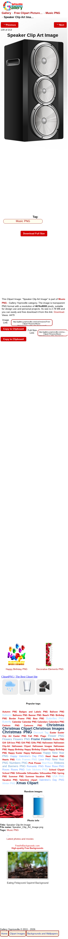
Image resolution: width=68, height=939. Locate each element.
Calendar (16, 722)
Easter (53, 732)
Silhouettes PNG (48, 773)
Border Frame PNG (20, 718)
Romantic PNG (35, 766)
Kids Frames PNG (26, 759)
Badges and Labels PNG (33, 712)
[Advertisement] (34, 178)
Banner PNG (35, 715)
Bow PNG (38, 718)
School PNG (8, 773)
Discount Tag (41, 732)
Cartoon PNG (10, 725)
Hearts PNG (8, 759)
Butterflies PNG (55, 718)
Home (4, 933)
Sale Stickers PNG (37, 769)
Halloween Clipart (21, 746)
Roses (5, 769)
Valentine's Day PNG (51, 779)
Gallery (6, 13)
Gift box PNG (13, 742)
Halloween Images (42, 746)
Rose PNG (58, 766)
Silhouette (21, 773)
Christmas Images (48, 728)
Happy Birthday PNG (16, 669)
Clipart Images (17, 933)
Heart (48, 756)
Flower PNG (56, 735)
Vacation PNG (9, 780)
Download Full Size (34, 233)
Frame (35, 739)
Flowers (7, 739)
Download (59, 312)
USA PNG (58, 776)
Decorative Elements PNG (50, 669)
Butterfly (6, 721)
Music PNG (53, 13)
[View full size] (33, 141)
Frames (46, 739)
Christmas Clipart (17, 728)
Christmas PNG (17, 732)
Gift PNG (25, 742)
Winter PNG (8, 783)
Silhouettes (33, 773)
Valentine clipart (28, 780)
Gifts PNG (36, 742)
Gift (4, 742)
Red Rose (47, 762)
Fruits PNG (58, 739)
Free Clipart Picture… (28, 13)
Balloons (7, 715)
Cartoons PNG (33, 725)
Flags (43, 736)
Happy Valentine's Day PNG (27, 756)
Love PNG (45, 759)
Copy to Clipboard (13, 329)
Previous (11, 25)
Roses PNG (18, 769)
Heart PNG (58, 756)
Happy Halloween (33, 753)
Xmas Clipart (27, 783)
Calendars (42, 722)
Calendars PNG (56, 722)
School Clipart (56, 769)
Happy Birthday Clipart (36, 749)
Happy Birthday (16, 749)
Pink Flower (35, 763)
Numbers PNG (18, 762)
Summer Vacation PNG (38, 776)
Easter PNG (19, 736)
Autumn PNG (9, 712)
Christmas (55, 725)
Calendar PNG (29, 722)
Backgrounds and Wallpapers (42, 933)
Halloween (47, 742)
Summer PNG (16, 776)
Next (61, 25)
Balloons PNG (20, 715)
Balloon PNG (57, 712)
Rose (48, 766)
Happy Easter (15, 753)
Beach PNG (48, 715)
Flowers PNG (21, 739)
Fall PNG (33, 736)
